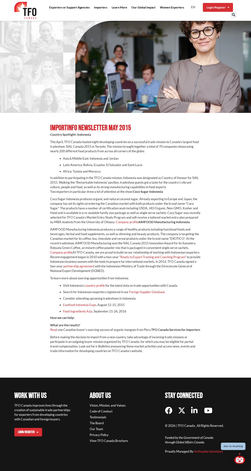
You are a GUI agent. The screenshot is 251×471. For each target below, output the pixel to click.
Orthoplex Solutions (208, 451)
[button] (234, 15)
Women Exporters (172, 7)
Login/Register (216, 7)
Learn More (119, 7)
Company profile (127, 222)
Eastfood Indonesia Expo (79, 305)
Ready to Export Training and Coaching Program (152, 257)
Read (53, 330)
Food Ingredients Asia (77, 311)
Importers (100, 7)
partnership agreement (78, 266)
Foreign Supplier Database (147, 292)
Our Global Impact (143, 7)
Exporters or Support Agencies (69, 7)
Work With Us (30, 395)
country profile (95, 285)
